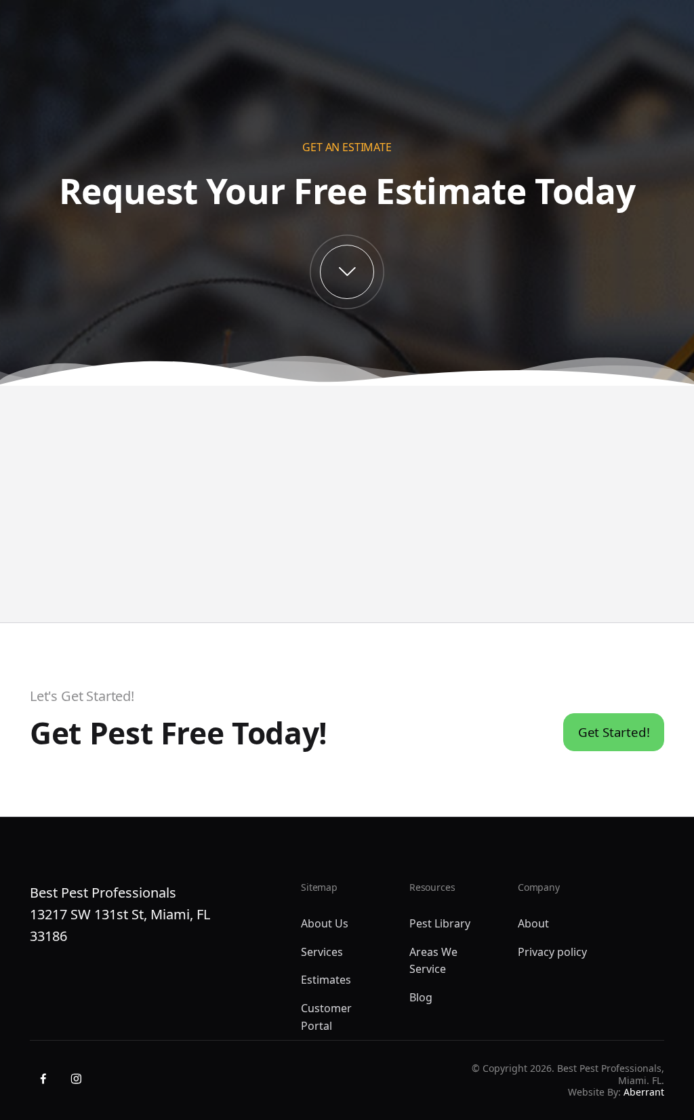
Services (322, 951)
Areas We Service (433, 960)
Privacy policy (552, 951)
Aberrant (644, 1091)
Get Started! (614, 731)
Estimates (326, 979)
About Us (324, 923)
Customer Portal (326, 1017)
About (533, 923)
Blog (420, 997)
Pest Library (439, 923)
